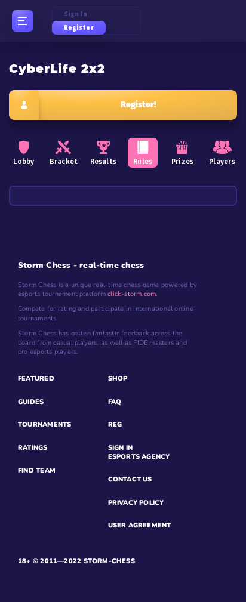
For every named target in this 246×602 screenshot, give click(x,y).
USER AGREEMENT (139, 525)
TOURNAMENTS (44, 424)
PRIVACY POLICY (136, 502)
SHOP (118, 378)
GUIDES (31, 401)
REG (115, 424)
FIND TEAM (37, 470)
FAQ (115, 401)
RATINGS (33, 447)
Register (79, 28)
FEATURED (36, 378)
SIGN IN (120, 447)
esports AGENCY (139, 456)
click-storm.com (131, 293)
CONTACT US (130, 479)
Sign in (76, 14)
